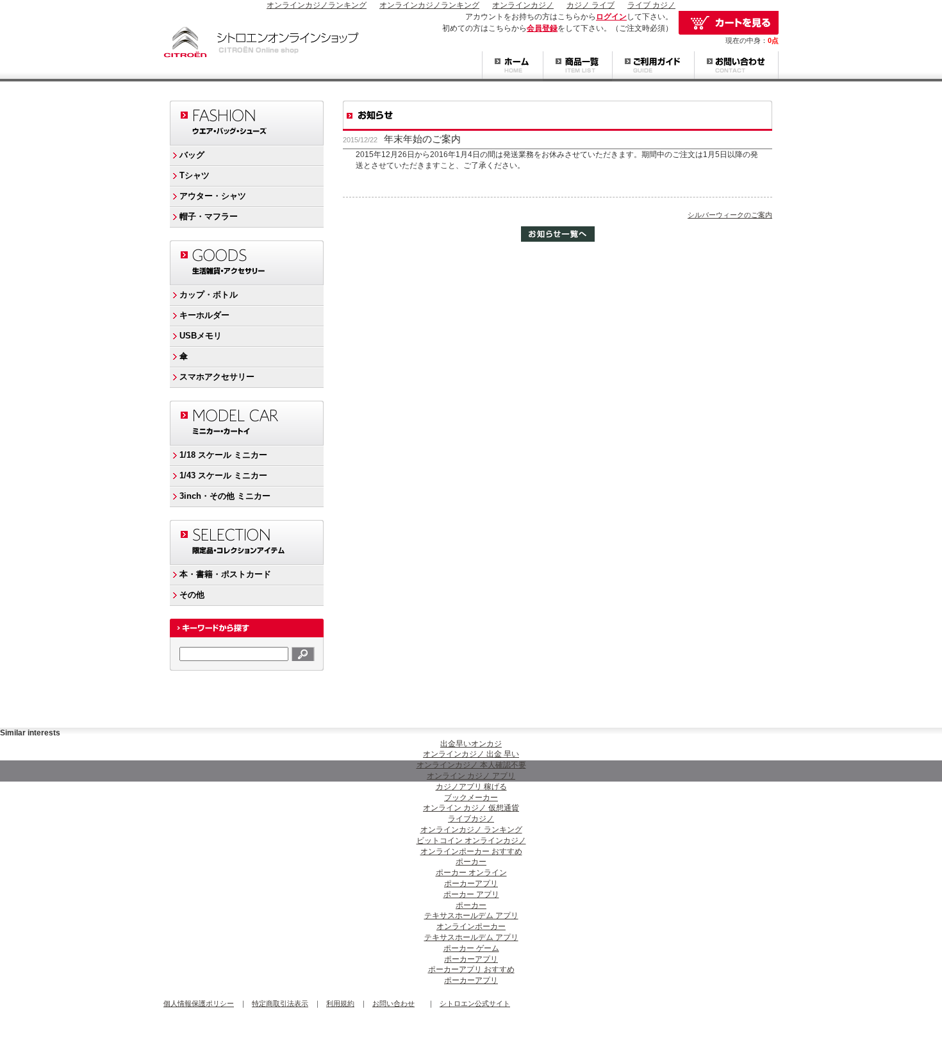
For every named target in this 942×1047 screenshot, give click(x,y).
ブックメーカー (471, 797)
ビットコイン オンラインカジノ (471, 840)
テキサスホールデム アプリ (471, 915)
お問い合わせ (736, 66)
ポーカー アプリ (471, 894)
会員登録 (542, 28)
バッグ (191, 155)
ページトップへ (753, 712)
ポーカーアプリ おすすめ (471, 969)
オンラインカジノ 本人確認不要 (471, 764)
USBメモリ (200, 335)
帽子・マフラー (208, 216)
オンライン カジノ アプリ (471, 775)
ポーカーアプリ (471, 883)
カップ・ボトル (208, 294)
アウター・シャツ (212, 196)
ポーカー (471, 861)
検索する (303, 654)
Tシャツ (194, 175)
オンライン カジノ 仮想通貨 (471, 807)
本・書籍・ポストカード (225, 574)
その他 (191, 594)
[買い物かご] (729, 23)
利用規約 (340, 1003)
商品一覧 (577, 66)
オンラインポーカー (471, 926)
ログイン (611, 16)
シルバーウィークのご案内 (730, 215)
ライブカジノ (471, 818)
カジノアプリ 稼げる (471, 786)
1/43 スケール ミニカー (223, 475)
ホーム (512, 66)
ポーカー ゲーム (471, 948)
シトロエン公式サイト (475, 1003)
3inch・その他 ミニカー (224, 496)
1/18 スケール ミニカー (223, 455)
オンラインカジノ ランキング (471, 829)
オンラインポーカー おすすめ (471, 851)
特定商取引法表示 (280, 1003)
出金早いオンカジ (471, 743)
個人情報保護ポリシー (198, 1003)
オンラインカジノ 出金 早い (471, 754)
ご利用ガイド (653, 66)
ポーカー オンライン (471, 872)
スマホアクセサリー (216, 376)
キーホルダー (204, 315)
